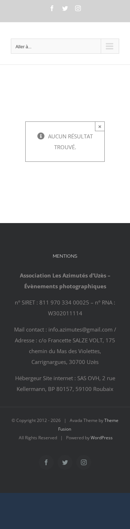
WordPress (102, 438)
